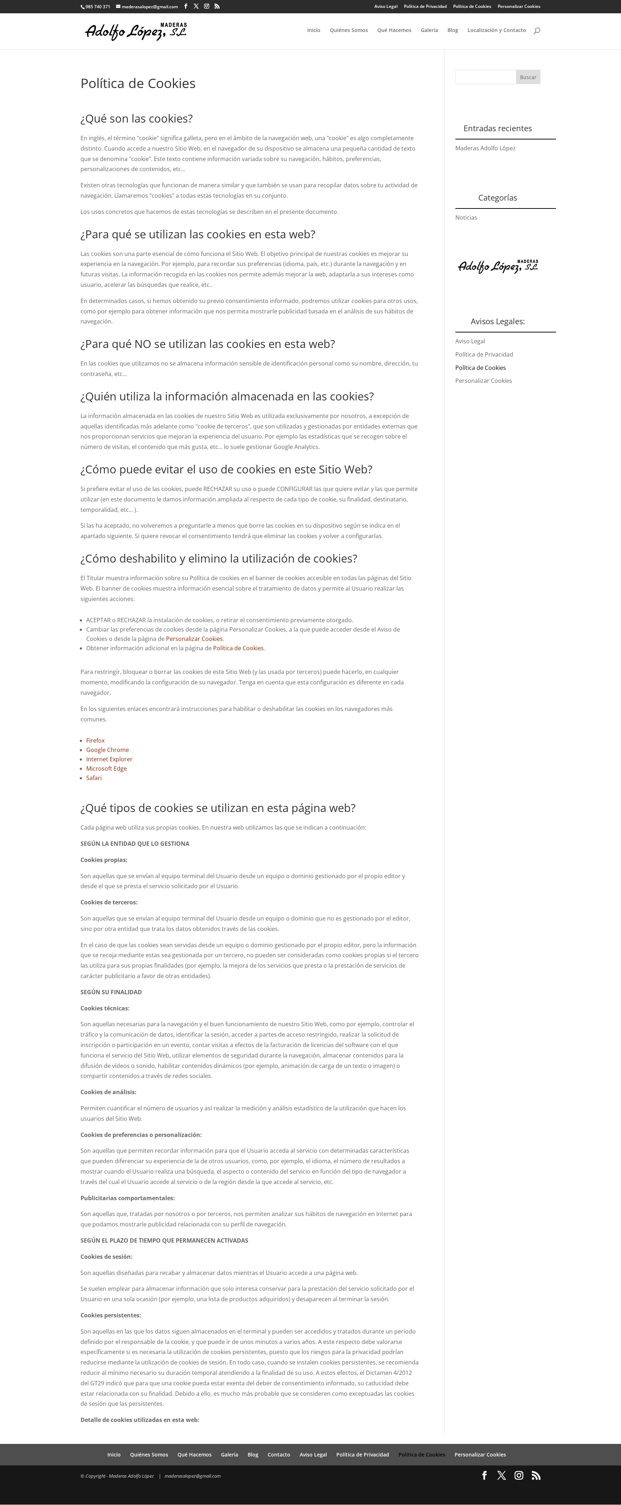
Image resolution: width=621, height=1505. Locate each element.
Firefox (95, 740)
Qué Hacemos (394, 30)
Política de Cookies (472, 6)
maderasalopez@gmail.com (193, 1476)
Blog (452, 30)
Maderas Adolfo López (485, 148)
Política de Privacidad (425, 6)
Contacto (279, 1454)
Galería (429, 30)
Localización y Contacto (497, 30)
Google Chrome (107, 750)
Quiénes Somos (349, 30)
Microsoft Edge (106, 768)
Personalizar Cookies (519, 6)
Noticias (466, 217)
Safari (94, 778)
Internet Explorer (109, 759)
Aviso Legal (385, 6)
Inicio (314, 30)
